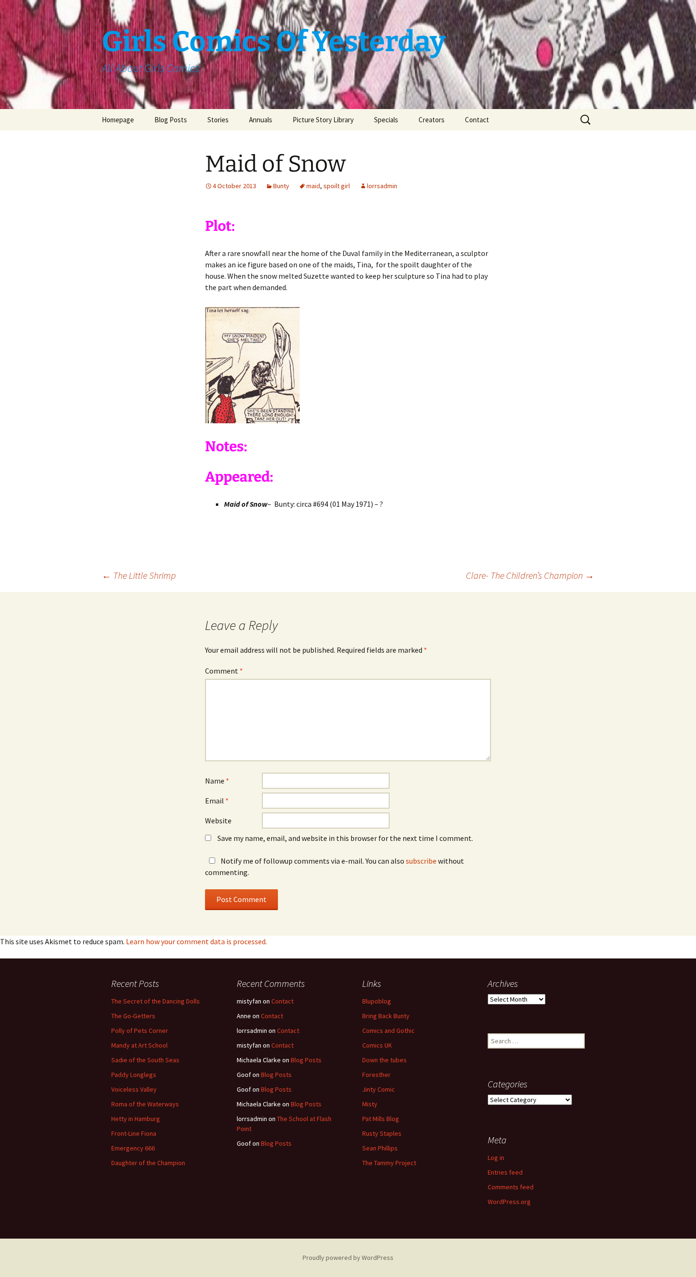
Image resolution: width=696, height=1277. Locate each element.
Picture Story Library (323, 119)
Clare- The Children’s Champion (530, 575)
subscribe (421, 861)
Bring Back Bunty (386, 1016)
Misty (369, 1104)
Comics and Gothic (388, 1030)
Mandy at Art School (139, 1045)
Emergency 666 (133, 1148)
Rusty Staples (382, 1133)
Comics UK (377, 1045)
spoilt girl (336, 186)
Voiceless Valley (134, 1089)
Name (217, 780)
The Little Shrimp (139, 575)
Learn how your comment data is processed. (196, 941)
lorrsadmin (382, 186)
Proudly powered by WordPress (348, 1257)
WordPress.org (509, 1201)
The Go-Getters (133, 1016)
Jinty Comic (378, 1089)
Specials (386, 119)
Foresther (376, 1074)
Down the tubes (384, 1060)
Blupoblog (376, 1001)
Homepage (118, 119)
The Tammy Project (389, 1162)
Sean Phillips (380, 1148)
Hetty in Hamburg (135, 1118)
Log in (496, 1157)
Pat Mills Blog (380, 1118)
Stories (218, 119)
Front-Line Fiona (133, 1133)
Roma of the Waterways (145, 1104)
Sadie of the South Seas (145, 1060)
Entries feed (505, 1172)
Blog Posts (170, 119)
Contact (477, 119)
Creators (432, 119)
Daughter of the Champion (148, 1162)
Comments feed (511, 1187)
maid (313, 186)
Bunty (281, 186)
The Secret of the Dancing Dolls (155, 1001)
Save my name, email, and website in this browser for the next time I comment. (345, 838)
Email (217, 800)
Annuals (260, 119)
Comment (224, 670)
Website (218, 820)
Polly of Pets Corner (139, 1030)
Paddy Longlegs (133, 1074)
